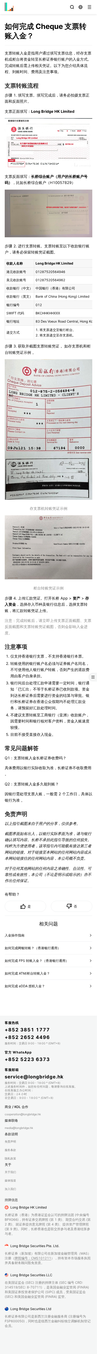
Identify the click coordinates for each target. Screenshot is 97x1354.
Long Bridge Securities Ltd (30, 1309)
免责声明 (10, 1141)
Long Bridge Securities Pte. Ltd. (34, 1246)
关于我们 (10, 1172)
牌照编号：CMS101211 (33, 1258)
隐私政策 (10, 1158)
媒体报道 (10, 1180)
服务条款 (10, 1150)
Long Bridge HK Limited (28, 1207)
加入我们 (10, 1189)
